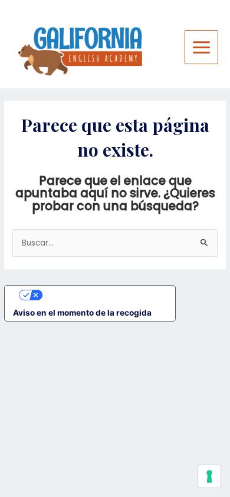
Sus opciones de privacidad (101, 294)
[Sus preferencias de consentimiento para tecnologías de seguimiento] (209, 476)
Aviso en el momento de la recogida (82, 312)
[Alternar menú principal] (202, 47)
